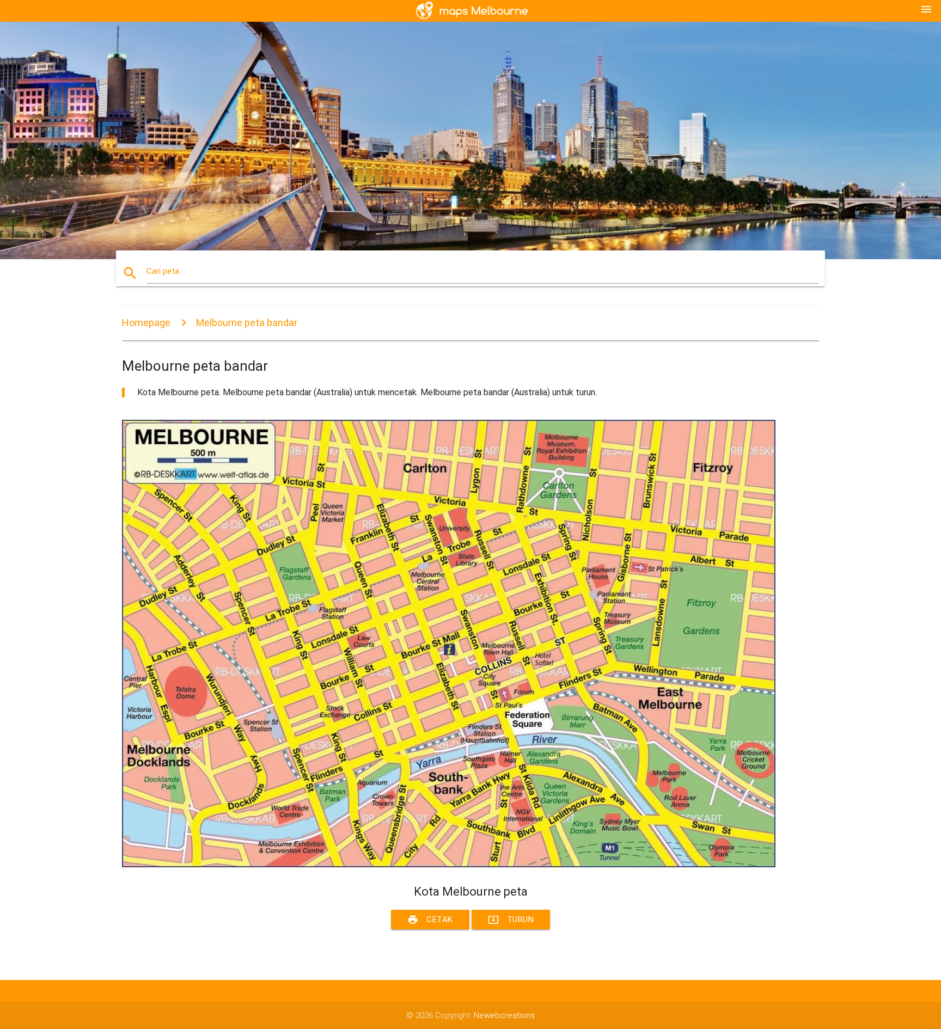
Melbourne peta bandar (246, 322)
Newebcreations (504, 1015)
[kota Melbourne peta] (448, 864)
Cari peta (162, 271)
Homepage (146, 322)
